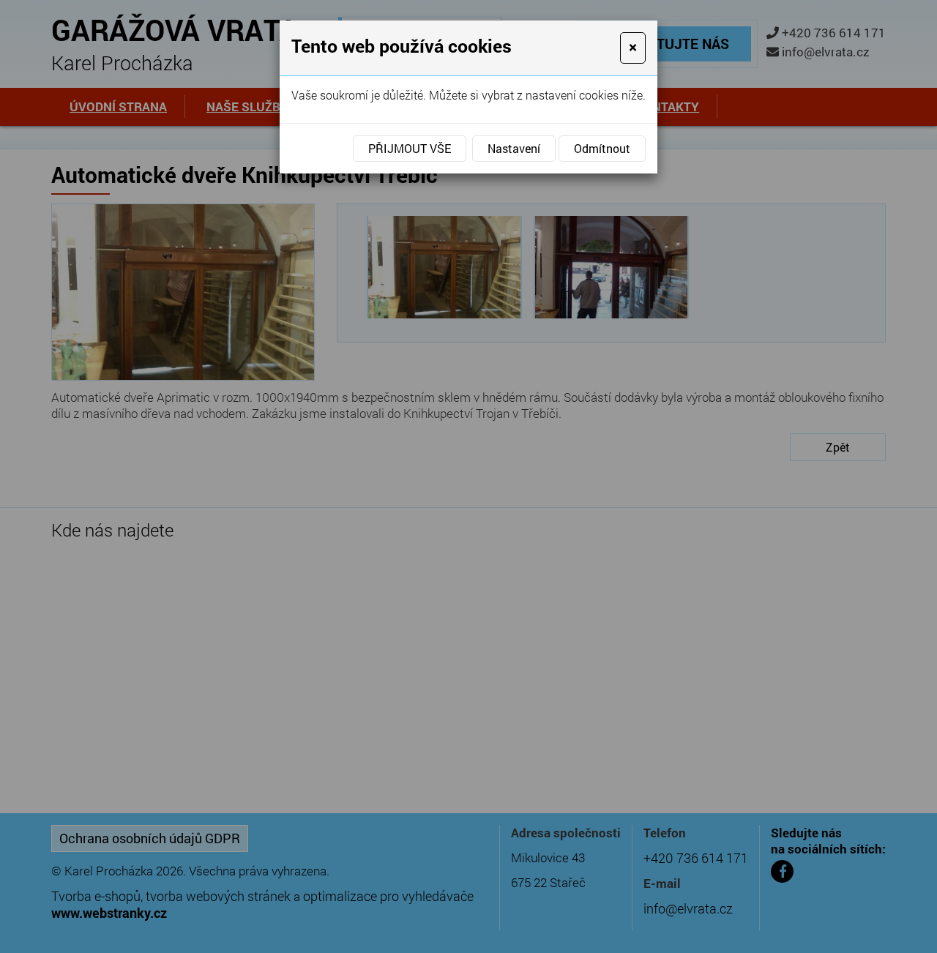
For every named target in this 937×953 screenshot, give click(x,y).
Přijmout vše (409, 148)
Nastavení (514, 148)
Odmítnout (602, 148)
